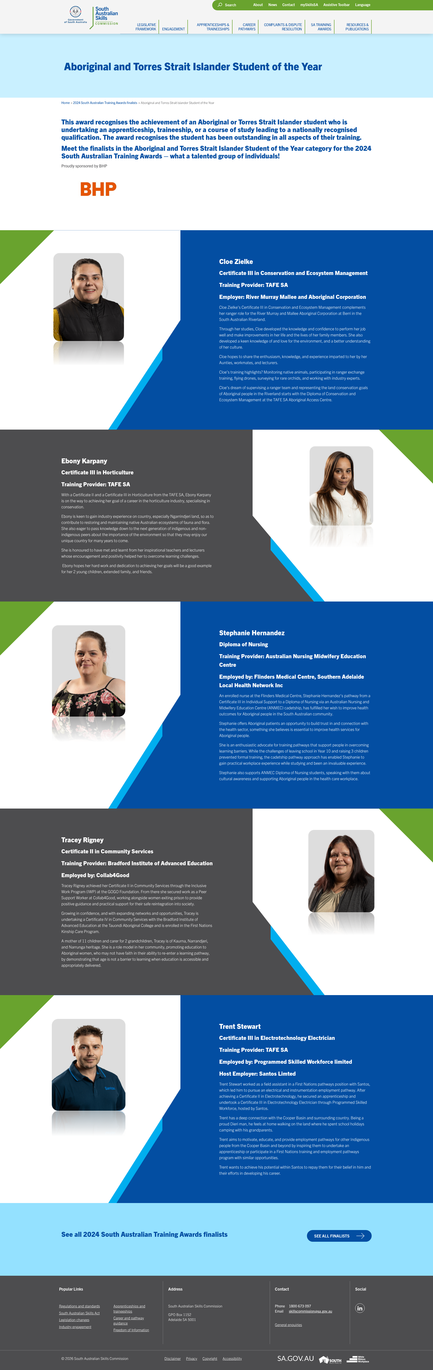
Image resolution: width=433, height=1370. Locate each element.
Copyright (210, 1358)
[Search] (220, 4)
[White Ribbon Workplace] (358, 1360)
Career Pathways (246, 26)
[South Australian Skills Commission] (89, 14)
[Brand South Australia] (330, 1360)
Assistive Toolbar (336, 4)
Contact (288, 4)
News (272, 4)
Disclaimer (172, 1358)
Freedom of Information (131, 1329)
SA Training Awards (321, 26)
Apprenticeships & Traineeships (213, 26)
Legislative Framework (146, 26)
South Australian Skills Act (79, 1313)
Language (362, 4)
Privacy (191, 1358)
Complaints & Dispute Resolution (283, 26)
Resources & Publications (357, 26)
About (258, 4)
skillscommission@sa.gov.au (310, 1311)
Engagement (173, 29)
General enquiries (288, 1324)
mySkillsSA (309, 4)
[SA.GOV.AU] (295, 1360)
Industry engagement (75, 1326)
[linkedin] (360, 1308)
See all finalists (332, 1235)
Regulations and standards (79, 1306)
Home (65, 103)
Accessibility (232, 1358)
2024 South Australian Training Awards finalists (105, 103)
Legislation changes (74, 1319)
